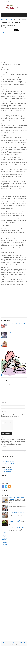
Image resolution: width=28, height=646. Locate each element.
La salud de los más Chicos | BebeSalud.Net (14, 642)
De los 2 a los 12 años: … (15, 505)
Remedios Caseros (7, 469)
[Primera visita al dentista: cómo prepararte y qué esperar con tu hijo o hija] (5, 500)
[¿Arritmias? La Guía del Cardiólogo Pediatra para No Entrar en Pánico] (5, 583)
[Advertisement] (14, 48)
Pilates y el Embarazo (8, 463)
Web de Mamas (7, 471)
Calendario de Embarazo (9, 459)
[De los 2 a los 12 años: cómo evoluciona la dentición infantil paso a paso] (5, 507)
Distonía (9, 332)
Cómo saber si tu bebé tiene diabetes (16, 323)
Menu (4, 15)
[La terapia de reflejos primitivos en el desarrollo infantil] (5, 515)
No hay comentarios (7, 27)
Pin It (2, 32)
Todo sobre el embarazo (9, 461)
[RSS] (9, 486)
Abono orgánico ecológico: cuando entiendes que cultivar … (17, 520)
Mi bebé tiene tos (11, 342)
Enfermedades (9, 19)
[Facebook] (3, 486)
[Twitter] (6, 486)
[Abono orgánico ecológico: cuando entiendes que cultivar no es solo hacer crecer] (5, 522)
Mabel (3, 25)
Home (3, 19)
